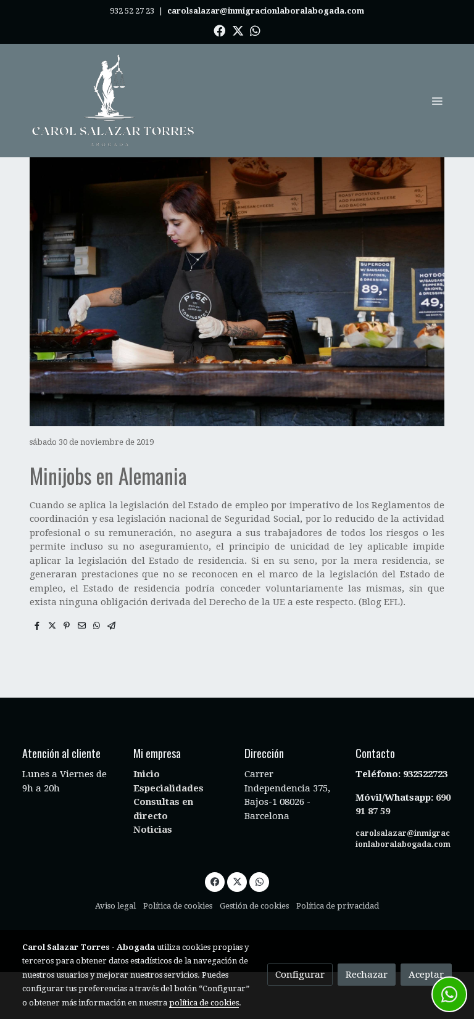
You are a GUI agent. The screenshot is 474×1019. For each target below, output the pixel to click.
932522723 (426, 774)
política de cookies (204, 1002)
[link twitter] (238, 30)
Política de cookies (177, 905)
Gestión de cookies (254, 905)
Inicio (146, 774)
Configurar (300, 974)
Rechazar (367, 974)
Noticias (152, 829)
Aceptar (426, 974)
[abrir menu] (437, 100)
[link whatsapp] (255, 30)
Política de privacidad (337, 905)
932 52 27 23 (132, 10)
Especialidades (168, 788)
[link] (113, 100)
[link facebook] (219, 30)
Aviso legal (115, 905)
